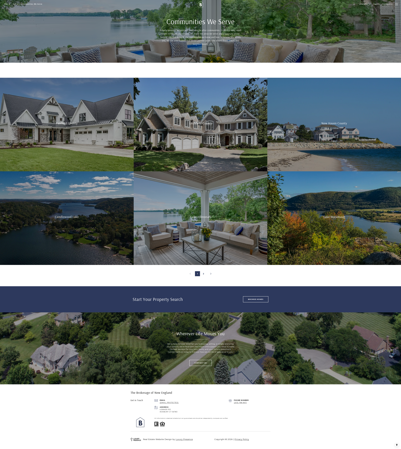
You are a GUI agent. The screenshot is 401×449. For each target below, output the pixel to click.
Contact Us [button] (200, 363)
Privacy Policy (242, 439)
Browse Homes (255, 299)
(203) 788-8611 (240, 403)
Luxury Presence (184, 439)
